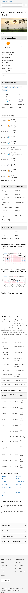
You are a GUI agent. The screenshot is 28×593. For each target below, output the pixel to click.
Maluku (18, 490)
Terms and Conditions (21, 572)
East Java (4, 479)
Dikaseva (8, 33)
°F (21, 46)
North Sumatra (20, 479)
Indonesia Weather (7, 1)
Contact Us (18, 562)
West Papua (19, 484)
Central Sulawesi (6, 487)
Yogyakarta (5, 484)
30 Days (5, 90)
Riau (3, 490)
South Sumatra (6, 493)
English (5, 580)
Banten (4, 481)
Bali (3, 495)
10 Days (12, 87)
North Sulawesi (20, 493)
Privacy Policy (19, 565)
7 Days (5, 87)
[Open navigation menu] (26, 5)
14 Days (19, 87)
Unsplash (14, 33)
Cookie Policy (18, 569)
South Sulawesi (20, 481)
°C (18, 46)
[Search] (21, 5)
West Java (18, 476)
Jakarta (4, 476)
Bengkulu (18, 487)
